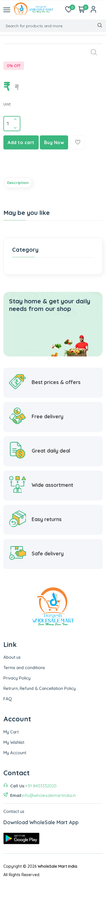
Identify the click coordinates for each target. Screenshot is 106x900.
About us (12, 657)
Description (18, 182)
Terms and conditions (24, 667)
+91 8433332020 (41, 785)
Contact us (13, 811)
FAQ (7, 698)
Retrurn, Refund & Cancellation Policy (39, 688)
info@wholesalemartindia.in (49, 795)
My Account (14, 752)
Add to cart (21, 142)
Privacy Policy (17, 678)
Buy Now (54, 142)
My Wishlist (13, 742)
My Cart (11, 732)
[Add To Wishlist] (78, 142)
